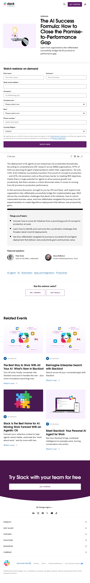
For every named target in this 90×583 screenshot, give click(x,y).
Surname (50, 73)
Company (8, 91)
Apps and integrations (44, 272)
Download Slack (23, 563)
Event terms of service (58, 136)
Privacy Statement (59, 138)
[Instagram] (38, 513)
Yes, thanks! (35, 293)
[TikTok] (57, 513)
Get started (74, 4)
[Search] (64, 4)
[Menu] (85, 4)
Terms (43, 563)
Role (6, 109)
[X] (47, 513)
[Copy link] (82, 156)
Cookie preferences (55, 563)
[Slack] (9, 4)
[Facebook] (75, 156)
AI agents (11, 272)
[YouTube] (52, 513)
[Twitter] (71, 156)
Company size (9, 100)
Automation (26, 272)
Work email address (11, 82)
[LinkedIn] (78, 156)
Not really (55, 293)
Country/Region (10, 127)
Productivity (61, 272)
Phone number (10, 118)
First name (8, 73)
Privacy (36, 563)
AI (19, 272)
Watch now (45, 144)
